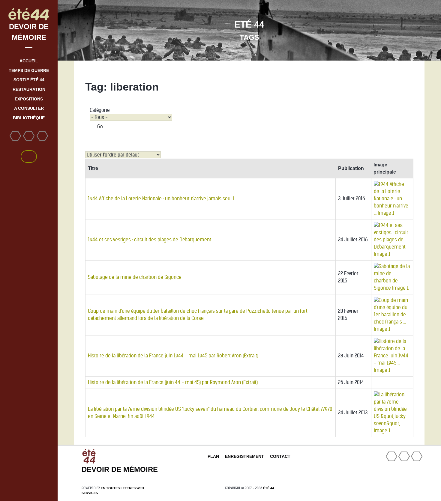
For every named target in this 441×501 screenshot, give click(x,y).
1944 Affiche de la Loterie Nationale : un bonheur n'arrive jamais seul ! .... (163, 198)
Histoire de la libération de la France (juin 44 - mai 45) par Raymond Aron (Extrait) (173, 382)
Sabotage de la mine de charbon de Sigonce (135, 277)
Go (100, 127)
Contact (280, 456)
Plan (213, 456)
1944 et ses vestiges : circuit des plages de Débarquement (149, 240)
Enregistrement (244, 456)
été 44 (268, 488)
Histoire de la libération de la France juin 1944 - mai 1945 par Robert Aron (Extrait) (173, 356)
